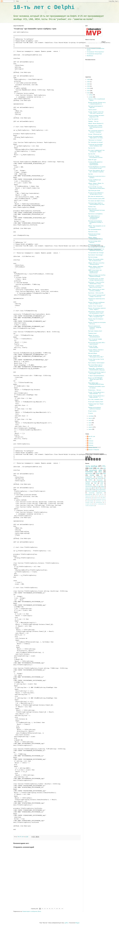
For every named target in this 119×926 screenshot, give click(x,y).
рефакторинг (88, 476)
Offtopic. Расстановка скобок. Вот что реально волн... (96, 260)
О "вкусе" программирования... (96, 375)
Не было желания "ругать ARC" (96, 198)
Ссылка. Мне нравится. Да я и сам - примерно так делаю (96, 171)
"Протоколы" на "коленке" (95, 140)
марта (90, 429)
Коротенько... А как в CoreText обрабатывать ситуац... (96, 283)
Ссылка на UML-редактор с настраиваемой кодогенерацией (95, 163)
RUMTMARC (89, 472)
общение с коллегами (91, 481)
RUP (99, 488)
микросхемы (88, 488)
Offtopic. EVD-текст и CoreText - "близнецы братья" (96, 263)
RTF (103, 494)
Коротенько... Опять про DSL (96, 293)
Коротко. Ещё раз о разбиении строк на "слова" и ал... (96, 303)
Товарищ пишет (92, 333)
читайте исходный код (90, 505)
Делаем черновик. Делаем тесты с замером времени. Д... (97, 103)
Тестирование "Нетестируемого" (95, 51)
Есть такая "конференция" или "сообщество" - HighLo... (96, 151)
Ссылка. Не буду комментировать (93, 346)
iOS (92, 489)
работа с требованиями (99, 503)
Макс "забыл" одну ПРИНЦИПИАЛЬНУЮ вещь (96, 383)
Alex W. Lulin (91, 436)
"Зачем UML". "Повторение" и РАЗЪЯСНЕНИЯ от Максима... (96, 369)
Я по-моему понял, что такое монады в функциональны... (96, 279)
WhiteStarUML (88, 497)
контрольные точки (100, 500)
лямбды (102, 486)
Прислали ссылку (92, 231)
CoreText (97, 494)
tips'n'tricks (88, 473)
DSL (104, 478)
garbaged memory (90, 478)
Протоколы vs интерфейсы (95, 213)
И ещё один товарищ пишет (95, 401)
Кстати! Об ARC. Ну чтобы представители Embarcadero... (97, 187)
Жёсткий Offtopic (92, 353)
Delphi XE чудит (92, 159)
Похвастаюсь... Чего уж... (95, 390)
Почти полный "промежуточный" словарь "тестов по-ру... (96, 295)
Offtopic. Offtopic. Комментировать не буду (95, 238)
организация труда (95, 470)
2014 (88, 90)
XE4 (104, 473)
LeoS (89, 438)
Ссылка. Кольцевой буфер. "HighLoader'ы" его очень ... (96, 137)
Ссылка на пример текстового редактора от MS (96, 116)
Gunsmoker (100, 480)
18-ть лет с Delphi (44, 7)
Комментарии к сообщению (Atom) (32, 911)
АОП (90, 499)
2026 (88, 79)
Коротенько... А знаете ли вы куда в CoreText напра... (96, 286)
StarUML (87, 483)
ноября (91, 94)
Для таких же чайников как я (95, 196)
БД (93, 499)
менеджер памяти (89, 502)
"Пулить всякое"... (93, 109)
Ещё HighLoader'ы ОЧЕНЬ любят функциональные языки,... (95, 127)
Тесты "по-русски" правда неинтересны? (95, 339)
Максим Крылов (92, 447)
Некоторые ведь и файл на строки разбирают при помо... (96, 203)
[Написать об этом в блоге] (34, 837)
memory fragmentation (100, 489)
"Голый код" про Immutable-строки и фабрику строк (95, 145)
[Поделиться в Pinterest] (38, 837)
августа (91, 418)
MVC (94, 488)
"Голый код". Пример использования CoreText (95, 156)
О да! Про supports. (93, 119)
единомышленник (89, 486)
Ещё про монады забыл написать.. (94, 241)
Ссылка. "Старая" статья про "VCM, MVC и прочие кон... (96, 112)
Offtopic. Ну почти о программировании (94, 336)
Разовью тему (92, 206)
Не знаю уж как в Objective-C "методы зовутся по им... (95, 193)
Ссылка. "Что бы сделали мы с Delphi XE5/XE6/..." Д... (96, 393)
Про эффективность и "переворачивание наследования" (94, 217)
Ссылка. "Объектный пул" (95, 134)
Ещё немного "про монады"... (96, 255)
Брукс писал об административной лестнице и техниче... (96, 210)
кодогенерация (90, 500)
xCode (99, 478)
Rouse (102, 481)
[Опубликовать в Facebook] (37, 837)
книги (97, 486)
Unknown (90, 440)
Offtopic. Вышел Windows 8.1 (95, 123)
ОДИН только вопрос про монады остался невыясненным (95, 271)
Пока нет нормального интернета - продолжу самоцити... (94, 327)
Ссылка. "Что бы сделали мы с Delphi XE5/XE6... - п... (96, 396)
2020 (88, 84)
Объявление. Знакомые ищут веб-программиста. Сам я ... (96, 312)
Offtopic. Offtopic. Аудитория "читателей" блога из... (95, 267)
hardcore (87, 489)
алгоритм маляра (101, 491)
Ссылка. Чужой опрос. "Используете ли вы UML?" (96, 356)
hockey (92, 475)
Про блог (90, 174)
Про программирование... (95, 229)
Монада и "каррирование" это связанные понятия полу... (96, 249)
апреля (91, 427)
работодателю (88, 494)
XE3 (104, 468)
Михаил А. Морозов (93, 449)
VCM (101, 483)
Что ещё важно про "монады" (96, 252)
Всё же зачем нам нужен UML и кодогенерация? (96, 343)
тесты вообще (91, 466)
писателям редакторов (95, 492)
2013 (88, 92)
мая (90, 425)
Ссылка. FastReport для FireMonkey (94, 180)
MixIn (100, 472)
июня (90, 422)
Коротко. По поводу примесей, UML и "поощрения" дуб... (96, 316)
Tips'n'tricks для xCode (94, 190)
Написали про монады (94, 244)
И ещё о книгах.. (92, 411)
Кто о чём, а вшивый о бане (95, 399)
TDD (95, 483)
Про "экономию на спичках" (95, 142)
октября (91, 97)
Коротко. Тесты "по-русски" (95, 306)
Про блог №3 (91, 148)
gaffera (66, 922)
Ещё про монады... (93, 257)
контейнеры (88, 484)
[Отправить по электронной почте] (32, 837)
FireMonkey (100, 476)
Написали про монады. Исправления (94, 234)
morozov (98, 497)
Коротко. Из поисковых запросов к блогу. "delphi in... (96, 308)
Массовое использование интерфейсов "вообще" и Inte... (95, 222)
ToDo (103, 488)
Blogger (77, 922)
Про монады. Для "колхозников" (96, 246)
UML (98, 468)
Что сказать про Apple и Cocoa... (96, 200)
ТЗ (101, 475)
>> (62, 908)
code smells (99, 484)
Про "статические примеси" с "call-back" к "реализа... (96, 131)
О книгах (90, 413)
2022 (88, 81)
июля (90, 420)
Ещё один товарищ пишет (95, 331)
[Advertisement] (47, 895)
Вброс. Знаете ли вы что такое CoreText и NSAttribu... (96, 290)
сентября (91, 416)
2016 (88, 86)
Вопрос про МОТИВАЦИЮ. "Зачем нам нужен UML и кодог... (95, 379)
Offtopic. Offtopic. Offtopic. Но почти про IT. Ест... (96, 184)
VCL (104, 466)
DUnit (97, 473)
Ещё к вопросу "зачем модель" (96, 362)
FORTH (90, 480)
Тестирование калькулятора (94, 53)
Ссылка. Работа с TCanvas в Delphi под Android (95, 350)
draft (91, 468)
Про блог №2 (91, 153)
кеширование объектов (101, 499)
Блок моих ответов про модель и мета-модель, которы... (97, 372)
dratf (94, 497)
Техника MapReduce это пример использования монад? (96, 167)
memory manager (91, 491)
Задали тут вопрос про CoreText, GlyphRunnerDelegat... (97, 275)
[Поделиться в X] (35, 837)
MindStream (90, 55)
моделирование (99, 502)
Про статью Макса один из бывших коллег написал (95, 365)
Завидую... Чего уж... (93, 121)
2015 (88, 88)
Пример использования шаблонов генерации (94, 408)
